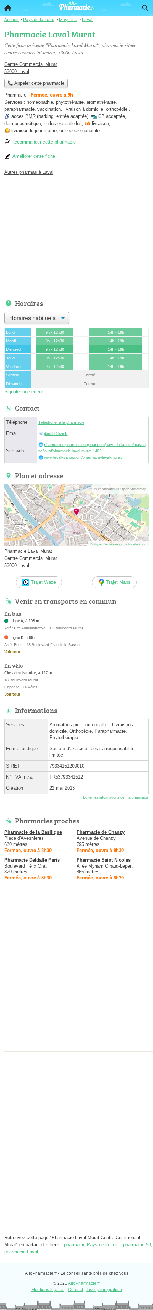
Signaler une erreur (23, 391)
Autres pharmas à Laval (28, 172)
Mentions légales (47, 1289)
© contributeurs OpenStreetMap (120, 489)
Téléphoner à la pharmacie (61, 422)
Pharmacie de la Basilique (33, 832)
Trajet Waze (43, 582)
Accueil (8, 8)
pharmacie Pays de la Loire (92, 1244)
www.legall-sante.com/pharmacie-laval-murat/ (83, 457)
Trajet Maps (118, 582)
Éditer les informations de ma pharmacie (116, 797)
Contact (75, 1289)
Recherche (145, 8)
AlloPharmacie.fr (84, 1283)
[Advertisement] (76, 972)
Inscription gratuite (104, 1289)
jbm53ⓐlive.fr (56, 433)
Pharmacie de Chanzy (100, 832)
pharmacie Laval (21, 1251)
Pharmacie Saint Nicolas (103, 860)
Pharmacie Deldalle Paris (32, 860)
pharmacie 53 (137, 1244)
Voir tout (12, 652)
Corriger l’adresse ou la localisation (118, 544)
